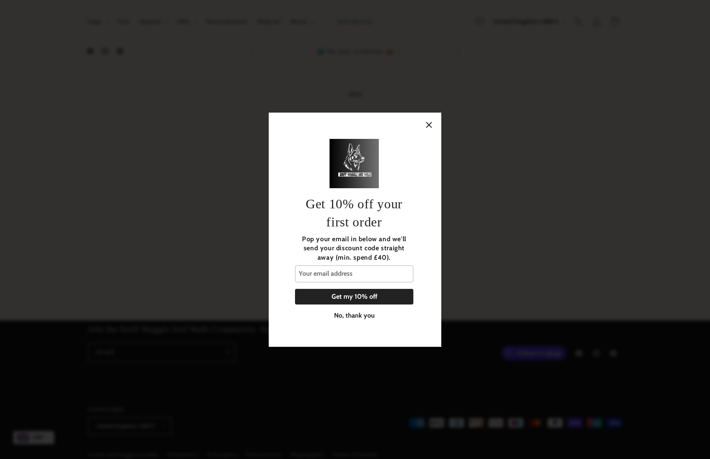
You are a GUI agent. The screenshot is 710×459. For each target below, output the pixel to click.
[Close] (429, 125)
